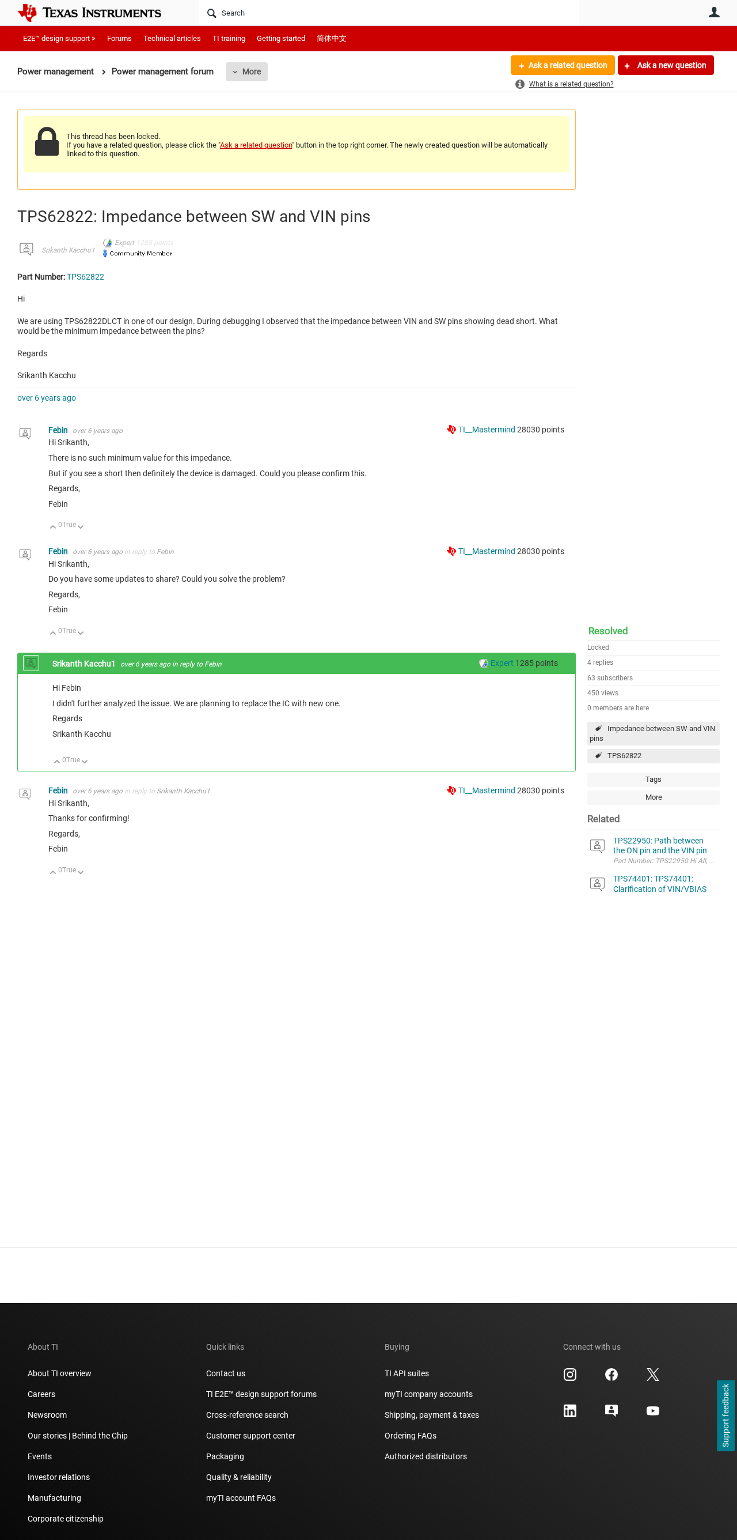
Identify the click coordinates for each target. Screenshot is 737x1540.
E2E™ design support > (59, 38)
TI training (228, 38)
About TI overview (60, 1373)
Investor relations (59, 1477)
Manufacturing (54, 1498)
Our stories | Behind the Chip (78, 1435)
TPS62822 (624, 755)
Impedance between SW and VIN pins (652, 733)
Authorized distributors (426, 1456)
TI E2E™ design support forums (261, 1394)
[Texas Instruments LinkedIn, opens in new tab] (570, 1414)
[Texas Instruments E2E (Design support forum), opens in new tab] (611, 1414)
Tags (653, 779)
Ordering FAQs (410, 1435)
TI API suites (407, 1373)
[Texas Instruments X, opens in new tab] (653, 1378)
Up (53, 528)
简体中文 (332, 38)
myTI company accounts (429, 1394)
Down (81, 528)
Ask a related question (568, 65)
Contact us (225, 1373)
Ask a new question (671, 65)
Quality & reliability (239, 1477)
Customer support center (250, 1435)
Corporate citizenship (66, 1518)
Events (40, 1456)
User (714, 12)
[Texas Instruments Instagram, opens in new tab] (570, 1378)
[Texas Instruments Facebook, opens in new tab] (611, 1378)
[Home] (97, 12)
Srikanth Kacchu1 (68, 250)
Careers (41, 1394)
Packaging (225, 1456)
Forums (119, 38)
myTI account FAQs (241, 1498)
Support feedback (725, 1416)
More (251, 71)
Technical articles (172, 38)
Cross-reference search (247, 1414)
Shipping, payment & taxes (432, 1414)
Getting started (281, 38)
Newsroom (47, 1414)
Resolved (608, 631)
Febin (59, 430)
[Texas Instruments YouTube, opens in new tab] (653, 1414)
